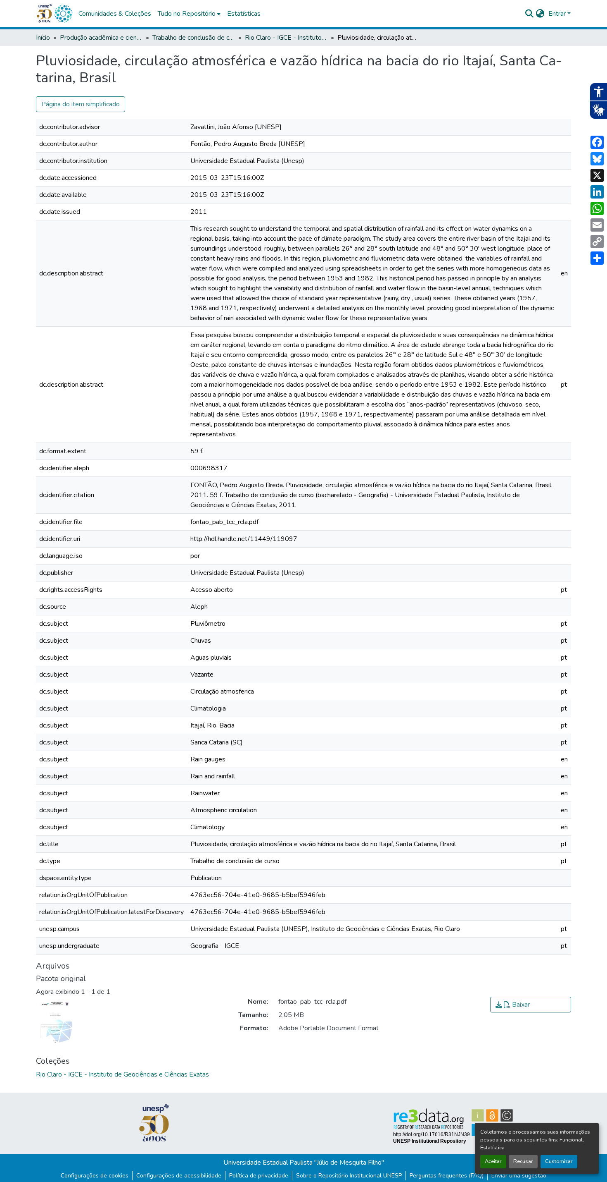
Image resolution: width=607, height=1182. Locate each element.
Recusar (523, 1161)
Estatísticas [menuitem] (244, 13)
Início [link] (43, 37)
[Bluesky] (597, 159)
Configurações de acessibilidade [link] (178, 1176)
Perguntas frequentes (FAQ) (447, 1176)
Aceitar (493, 1161)
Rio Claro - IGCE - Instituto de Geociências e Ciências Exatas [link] (286, 37)
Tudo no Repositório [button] (187, 13)
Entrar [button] (557, 13)
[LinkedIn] (597, 192)
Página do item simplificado (80, 104)
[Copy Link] (597, 241)
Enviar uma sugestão (518, 1176)
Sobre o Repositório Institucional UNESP (349, 1176)
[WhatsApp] (597, 208)
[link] (530, 1004)
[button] (63, 13)
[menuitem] (189, 13)
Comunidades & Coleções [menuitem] (114, 13)
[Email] (597, 225)
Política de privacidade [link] (258, 1176)
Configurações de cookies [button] (94, 1176)
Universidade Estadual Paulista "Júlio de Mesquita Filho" (303, 1162)
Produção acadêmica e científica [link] (101, 37)
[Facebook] (597, 142)
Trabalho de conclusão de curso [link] (193, 37)
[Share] (597, 258)
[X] (597, 175)
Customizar (559, 1161)
